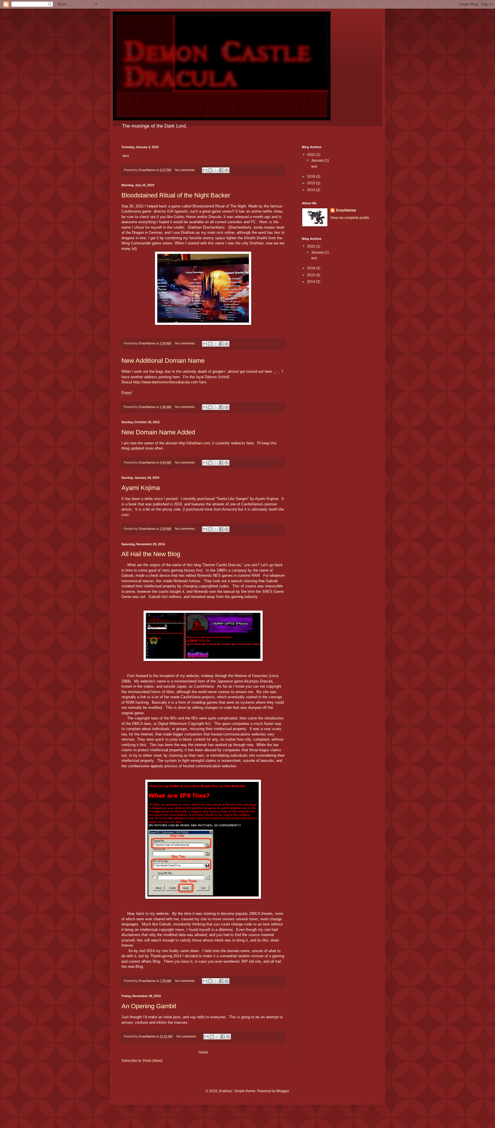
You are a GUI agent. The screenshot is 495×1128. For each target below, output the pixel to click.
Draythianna (346, 210)
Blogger (283, 1091)
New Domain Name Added (158, 432)
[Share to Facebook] (221, 170)
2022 (311, 155)
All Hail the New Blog (150, 554)
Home (203, 1052)
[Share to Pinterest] (226, 170)
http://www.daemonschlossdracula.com (165, 382)
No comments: (185, 170)
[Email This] (205, 170)
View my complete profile (349, 218)
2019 (311, 176)
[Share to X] (216, 170)
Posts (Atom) (152, 1061)
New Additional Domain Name (163, 360)
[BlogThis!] (210, 170)
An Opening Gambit (148, 1006)
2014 (311, 190)
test (314, 166)
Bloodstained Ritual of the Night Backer (175, 195)
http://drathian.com (194, 443)
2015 (311, 183)
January (318, 160)
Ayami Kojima (140, 487)
